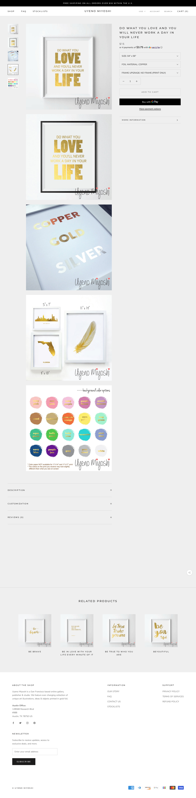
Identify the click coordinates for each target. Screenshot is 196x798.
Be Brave (34, 651)
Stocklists (40, 11)
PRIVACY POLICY (170, 691)
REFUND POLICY (170, 701)
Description (16, 490)
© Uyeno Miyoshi (22, 788)
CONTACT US (114, 701)
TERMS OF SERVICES (173, 696)
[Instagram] (27, 723)
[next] (186, 633)
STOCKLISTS (113, 706)
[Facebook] (13, 723)
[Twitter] (20, 723)
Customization (18, 503)
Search (168, 11)
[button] (150, 47)
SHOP (11, 11)
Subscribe (24, 761)
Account (155, 11)
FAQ (23, 11)
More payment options (150, 108)
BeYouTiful (161, 651)
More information (134, 120)
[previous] (9, 633)
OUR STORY (113, 691)
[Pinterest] (34, 723)
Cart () (182, 11)
